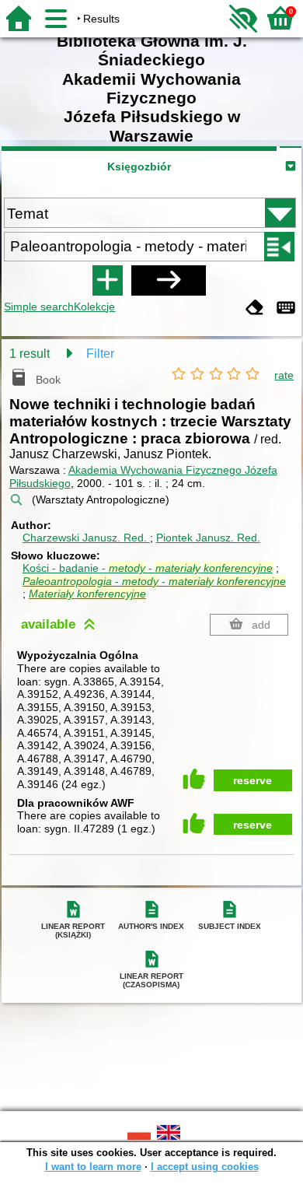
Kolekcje (94, 306)
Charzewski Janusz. (85, 537)
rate (284, 375)
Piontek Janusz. (208, 537)
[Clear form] (254, 308)
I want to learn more (93, 1166)
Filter (100, 353)
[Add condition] (107, 280)
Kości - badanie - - (148, 568)
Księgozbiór (139, 166)
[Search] (168, 280)
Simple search (39, 306)
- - (154, 581)
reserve (252, 780)
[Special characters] (285, 308)
